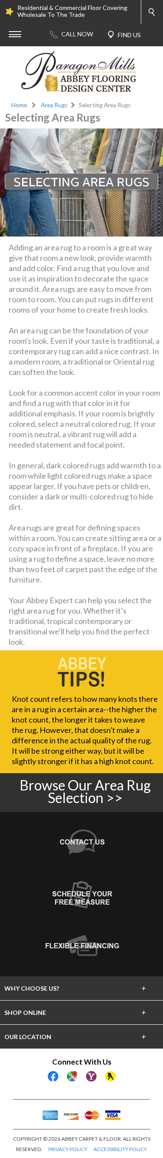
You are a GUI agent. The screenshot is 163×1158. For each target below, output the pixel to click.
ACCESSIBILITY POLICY (120, 1149)
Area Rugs (54, 105)
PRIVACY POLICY (67, 1149)
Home (19, 105)
